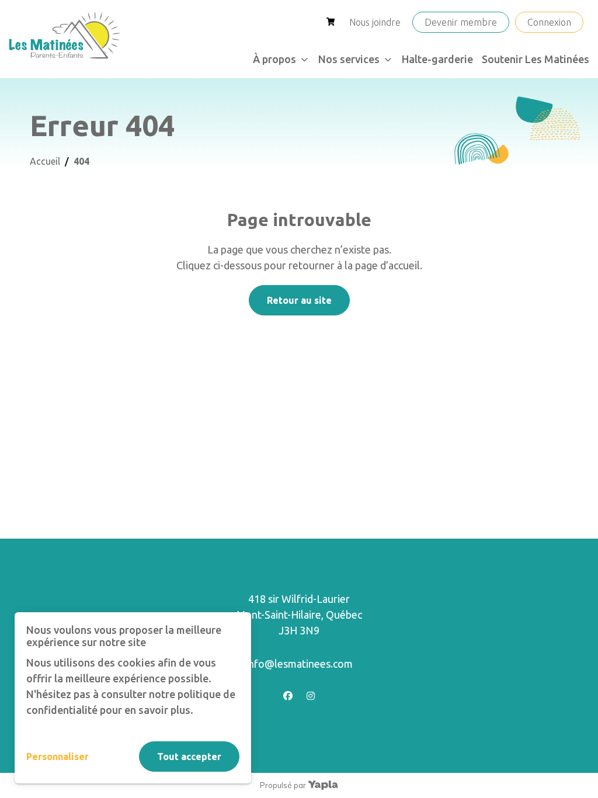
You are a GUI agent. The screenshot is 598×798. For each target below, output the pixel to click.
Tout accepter (189, 756)
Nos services (349, 59)
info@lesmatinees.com (299, 663)
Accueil (45, 161)
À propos (274, 59)
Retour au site (299, 300)
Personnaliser (57, 756)
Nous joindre (375, 22)
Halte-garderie (437, 59)
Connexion (549, 22)
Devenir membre (461, 22)
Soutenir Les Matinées (535, 59)
